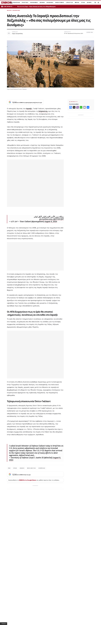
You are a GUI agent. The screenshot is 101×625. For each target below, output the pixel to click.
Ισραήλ (29, 109)
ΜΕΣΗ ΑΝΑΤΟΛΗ (31, 468)
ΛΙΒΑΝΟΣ (22, 468)
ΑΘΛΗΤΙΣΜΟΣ (59, 2)
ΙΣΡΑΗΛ (15, 468)
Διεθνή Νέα (16, 10)
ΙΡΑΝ (9, 468)
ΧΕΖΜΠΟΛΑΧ (41, 468)
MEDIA (77, 2)
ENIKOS (6, 2)
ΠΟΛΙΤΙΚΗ (25, 2)
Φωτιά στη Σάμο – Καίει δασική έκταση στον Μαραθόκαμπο (37, 6)
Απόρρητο (4, 623)
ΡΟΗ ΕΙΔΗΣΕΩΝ (15, 2)
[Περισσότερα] (95, 2)
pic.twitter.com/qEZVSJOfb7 (51, 219)
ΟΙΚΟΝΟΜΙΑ (34, 2)
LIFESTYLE (69, 2)
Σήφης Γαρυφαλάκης (17, 33)
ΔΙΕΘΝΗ (42, 2)
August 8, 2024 (51, 221)
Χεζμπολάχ (43, 111)
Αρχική (9, 10)
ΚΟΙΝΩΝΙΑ (50, 2)
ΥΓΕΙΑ (83, 2)
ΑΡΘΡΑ (89, 2)
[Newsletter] (98, 2)
